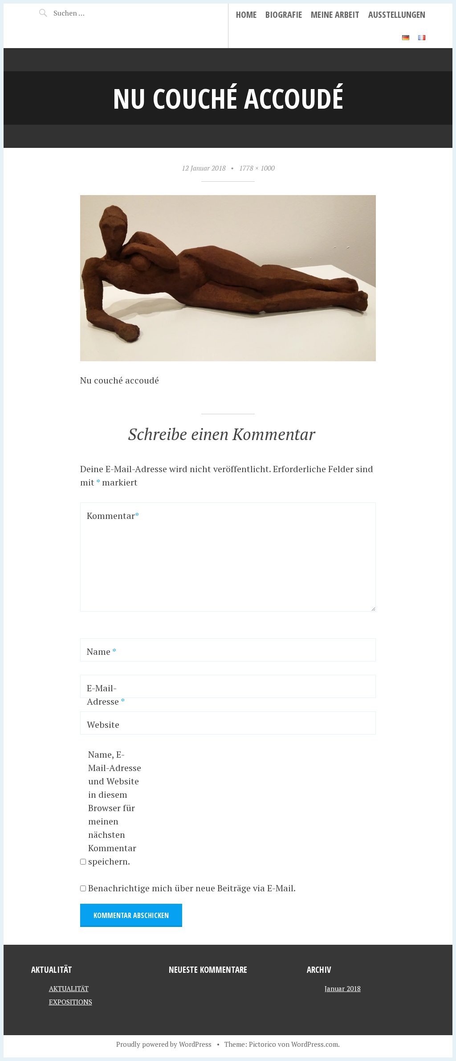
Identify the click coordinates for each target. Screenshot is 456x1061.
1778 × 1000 (257, 167)
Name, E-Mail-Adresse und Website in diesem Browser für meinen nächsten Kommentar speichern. (114, 807)
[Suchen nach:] (84, 13)
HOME (246, 14)
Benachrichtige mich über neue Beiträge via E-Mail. (192, 888)
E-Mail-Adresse (106, 694)
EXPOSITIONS (70, 1001)
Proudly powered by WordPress (164, 1044)
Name (101, 651)
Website (103, 724)
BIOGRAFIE (283, 14)
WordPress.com (314, 1044)
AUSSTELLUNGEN (396, 14)
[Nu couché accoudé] (228, 358)
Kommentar (110, 516)
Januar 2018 (343, 988)
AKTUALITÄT (69, 988)
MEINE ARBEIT (335, 14)
